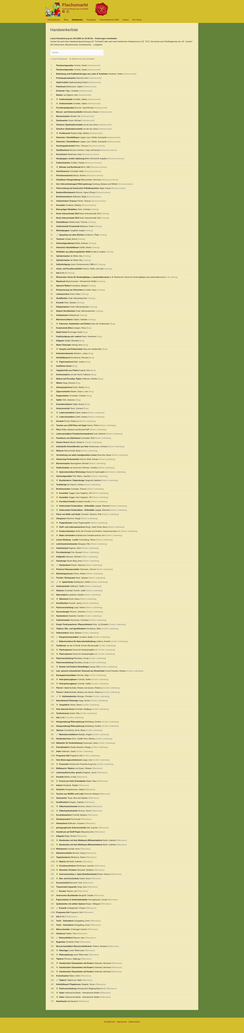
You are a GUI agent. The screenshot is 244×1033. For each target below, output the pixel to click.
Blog (66, 20)
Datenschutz (134, 1022)
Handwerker (77, 20)
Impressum (122, 1022)
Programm (91, 20)
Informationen (54, 20)
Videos (126, 20)
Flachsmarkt (75, 4)
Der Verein (137, 20)
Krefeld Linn (109, 1022)
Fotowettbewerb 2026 (109, 20)
